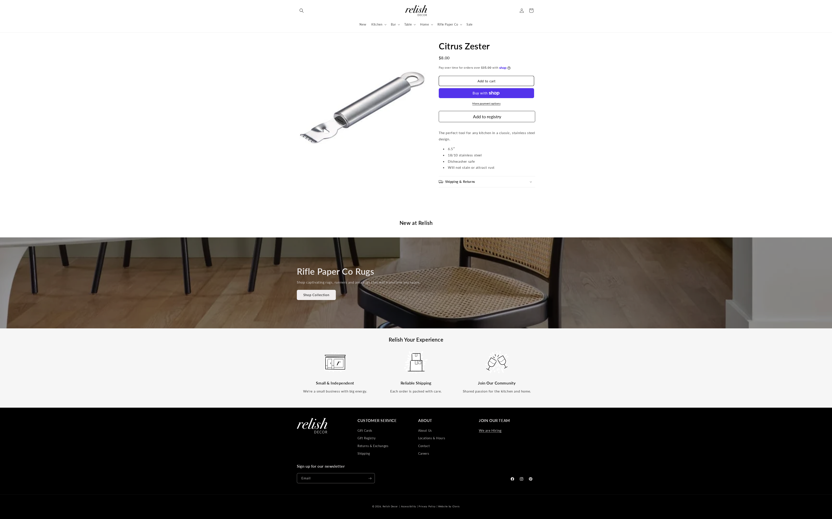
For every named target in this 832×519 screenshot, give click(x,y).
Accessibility (408, 506)
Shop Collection (316, 295)
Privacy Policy (427, 506)
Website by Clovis (449, 506)
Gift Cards (365, 430)
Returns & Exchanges (373, 446)
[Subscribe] (370, 478)
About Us (425, 430)
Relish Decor (390, 506)
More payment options (486, 103)
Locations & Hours (431, 438)
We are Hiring (490, 430)
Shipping (364, 453)
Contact (424, 446)
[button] (301, 10)
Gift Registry (367, 438)
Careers (423, 453)
